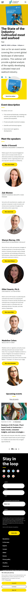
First (6, 489)
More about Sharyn (10, 261)
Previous (9, 449)
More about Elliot (9, 312)
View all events (14, 399)
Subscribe (14, 533)
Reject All (14, 590)
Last (6, 496)
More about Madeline (10, 363)
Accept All (14, 583)
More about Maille (9, 164)
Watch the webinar (10, 96)
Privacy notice (8, 579)
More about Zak (9, 211)
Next (18, 449)
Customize (14, 586)
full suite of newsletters (13, 527)
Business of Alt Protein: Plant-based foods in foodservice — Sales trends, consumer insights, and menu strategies (12, 428)
